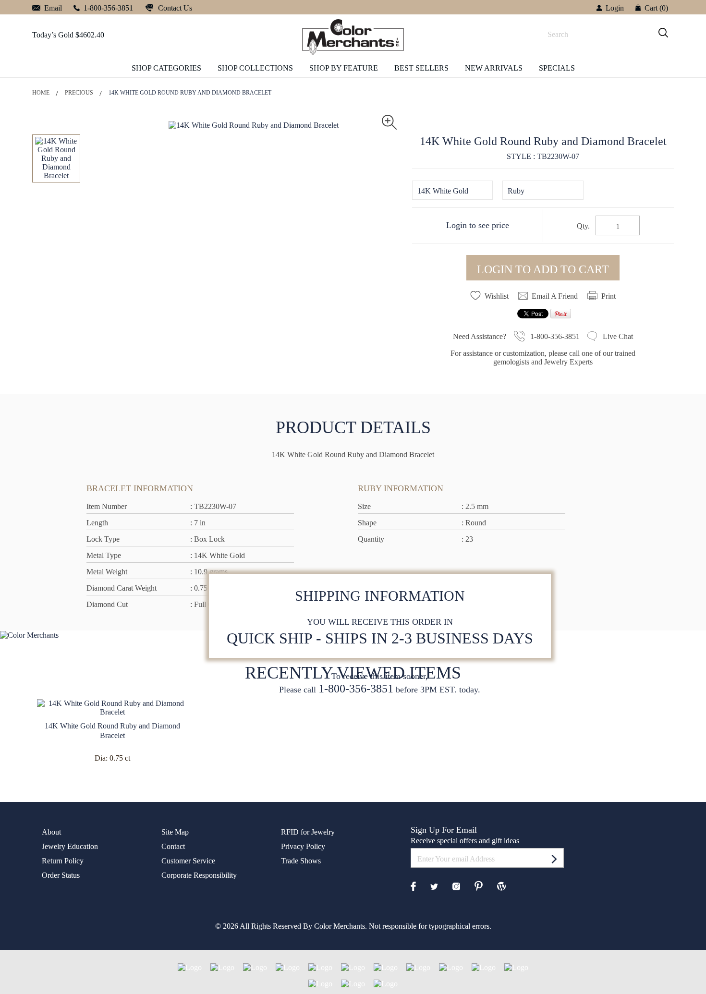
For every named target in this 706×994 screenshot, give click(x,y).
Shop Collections (255, 68)
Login (615, 8)
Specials (557, 68)
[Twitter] (434, 886)
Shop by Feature (343, 68)
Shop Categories (166, 68)
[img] (663, 32)
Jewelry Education (70, 846)
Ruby (516, 191)
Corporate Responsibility (199, 875)
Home (40, 92)
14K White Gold (442, 191)
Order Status (61, 875)
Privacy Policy (303, 846)
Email (52, 8)
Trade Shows (301, 861)
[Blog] (501, 885)
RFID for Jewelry (308, 832)
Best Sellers (421, 68)
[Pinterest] (479, 885)
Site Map (175, 832)
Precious (79, 92)
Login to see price (477, 225)
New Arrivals (494, 68)
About (51, 832)
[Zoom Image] (389, 121)
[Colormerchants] (353, 37)
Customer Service (188, 861)
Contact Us (174, 8)
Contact (173, 846)
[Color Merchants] (554, 858)
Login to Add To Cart (543, 269)
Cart (656, 8)
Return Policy (63, 861)
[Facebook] (413, 885)
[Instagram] (456, 886)
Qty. (583, 226)
